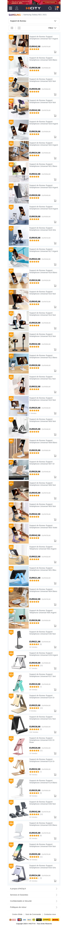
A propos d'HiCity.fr (18, 889)
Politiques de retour (18, 907)
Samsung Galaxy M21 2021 (35, 15)
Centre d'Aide (17, 914)
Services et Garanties (19, 895)
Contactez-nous (50, 914)
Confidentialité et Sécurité (21, 901)
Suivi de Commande (33, 914)
